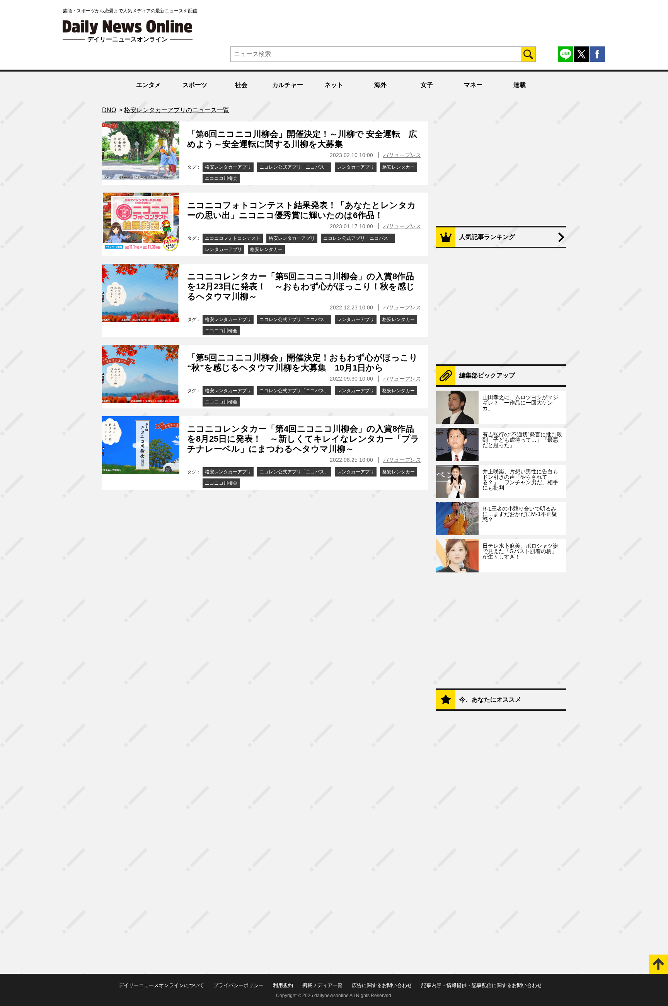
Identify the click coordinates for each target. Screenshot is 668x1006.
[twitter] (581, 54)
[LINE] (565, 54)
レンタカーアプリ (355, 167)
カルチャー (287, 85)
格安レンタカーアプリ (228, 167)
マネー (473, 85)
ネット (334, 85)
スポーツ (194, 85)
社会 (241, 85)
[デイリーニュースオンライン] (128, 27)
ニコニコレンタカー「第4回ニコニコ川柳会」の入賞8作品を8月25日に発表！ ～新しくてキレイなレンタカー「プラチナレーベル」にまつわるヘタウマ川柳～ (303, 439)
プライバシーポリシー (238, 985)
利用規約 (283, 985)
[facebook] (597, 54)
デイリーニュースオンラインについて (161, 985)
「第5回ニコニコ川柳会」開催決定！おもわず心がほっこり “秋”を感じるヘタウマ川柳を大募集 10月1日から (302, 362)
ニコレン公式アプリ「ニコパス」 (294, 167)
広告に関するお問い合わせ (382, 985)
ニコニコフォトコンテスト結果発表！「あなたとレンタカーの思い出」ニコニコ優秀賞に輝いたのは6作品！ (301, 210)
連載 (519, 85)
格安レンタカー (398, 167)
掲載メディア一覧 (322, 985)
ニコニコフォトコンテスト (233, 238)
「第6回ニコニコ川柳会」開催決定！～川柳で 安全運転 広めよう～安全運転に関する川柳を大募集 (302, 139)
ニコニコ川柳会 (221, 178)
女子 (427, 85)
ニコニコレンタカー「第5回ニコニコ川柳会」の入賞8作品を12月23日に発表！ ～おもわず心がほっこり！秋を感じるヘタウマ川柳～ (301, 287)
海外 (380, 85)
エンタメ (148, 85)
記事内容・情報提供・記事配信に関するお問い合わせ (481, 985)
